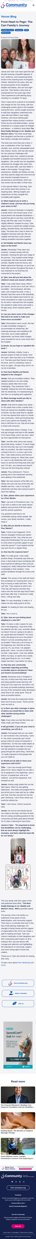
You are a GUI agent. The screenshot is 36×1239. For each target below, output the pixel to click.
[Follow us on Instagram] (23, 1181)
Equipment (19, 30)
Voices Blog (8, 16)
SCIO (6, 0)
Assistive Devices (7, 30)
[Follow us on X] (16, 1181)
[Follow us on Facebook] (12, 1181)
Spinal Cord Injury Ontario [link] (25, 1236)
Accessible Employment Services (26, 0)
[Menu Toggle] (33, 5)
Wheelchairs (6, 33)
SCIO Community (11, 0)
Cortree (17, 0)
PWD (26, 30)
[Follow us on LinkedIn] (20, 1181)
